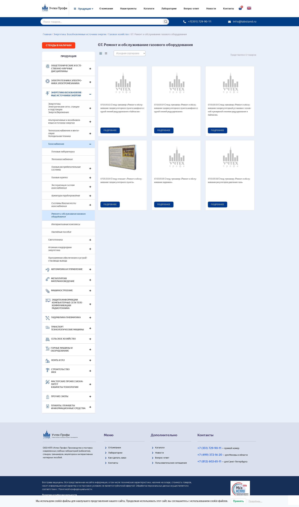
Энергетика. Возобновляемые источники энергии (80, 34)
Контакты (228, 8)
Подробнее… (255, 501)
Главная (47, 34)
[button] (58, 45)
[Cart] (240, 8)
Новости (211, 8)
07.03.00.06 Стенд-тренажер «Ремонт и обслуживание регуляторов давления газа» (229, 180)
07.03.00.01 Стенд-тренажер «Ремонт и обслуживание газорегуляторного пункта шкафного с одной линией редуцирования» (176, 108)
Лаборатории (168, 8)
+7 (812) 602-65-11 (209, 461)
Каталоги (149, 8)
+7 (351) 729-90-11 (209, 448)
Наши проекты (128, 8)
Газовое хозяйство (118, 34)
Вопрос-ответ (191, 8)
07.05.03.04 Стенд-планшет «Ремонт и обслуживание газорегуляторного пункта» (121, 180)
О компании (106, 8)
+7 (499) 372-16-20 (209, 454)
